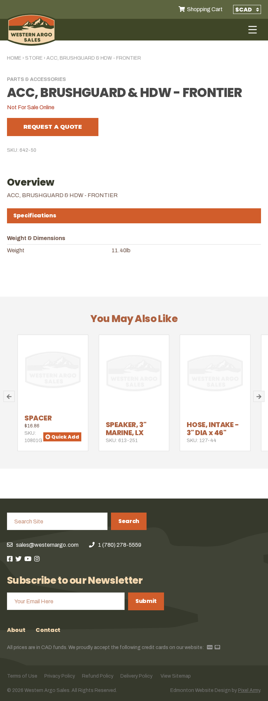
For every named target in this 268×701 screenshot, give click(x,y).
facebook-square (10, 558)
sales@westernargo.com (47, 545)
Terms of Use (22, 676)
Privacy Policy (59, 676)
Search (128, 521)
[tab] (134, 215)
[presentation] (134, 215)
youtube (27, 558)
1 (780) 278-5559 (119, 545)
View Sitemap (176, 676)
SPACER (38, 418)
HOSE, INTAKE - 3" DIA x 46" (213, 429)
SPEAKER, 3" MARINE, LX (126, 429)
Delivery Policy (136, 676)
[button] (9, 396)
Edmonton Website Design (200, 690)
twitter (18, 558)
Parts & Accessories (36, 79)
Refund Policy (97, 676)
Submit (146, 601)
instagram (37, 558)
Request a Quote (52, 127)
